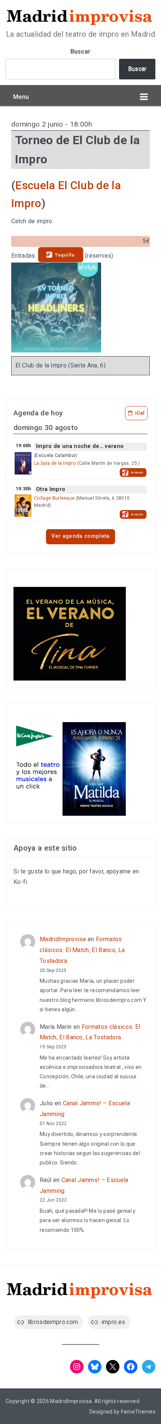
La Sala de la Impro (55, 463)
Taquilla (65, 255)
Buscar (80, 51)
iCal (140, 413)
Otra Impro (50, 489)
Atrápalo (137, 472)
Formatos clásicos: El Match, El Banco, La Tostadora (82, 950)
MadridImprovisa (63, 939)
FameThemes (138, 1412)
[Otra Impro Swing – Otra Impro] (23, 505)
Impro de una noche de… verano (80, 446)
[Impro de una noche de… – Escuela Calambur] (23, 463)
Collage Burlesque (54, 498)
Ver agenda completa (80, 536)
